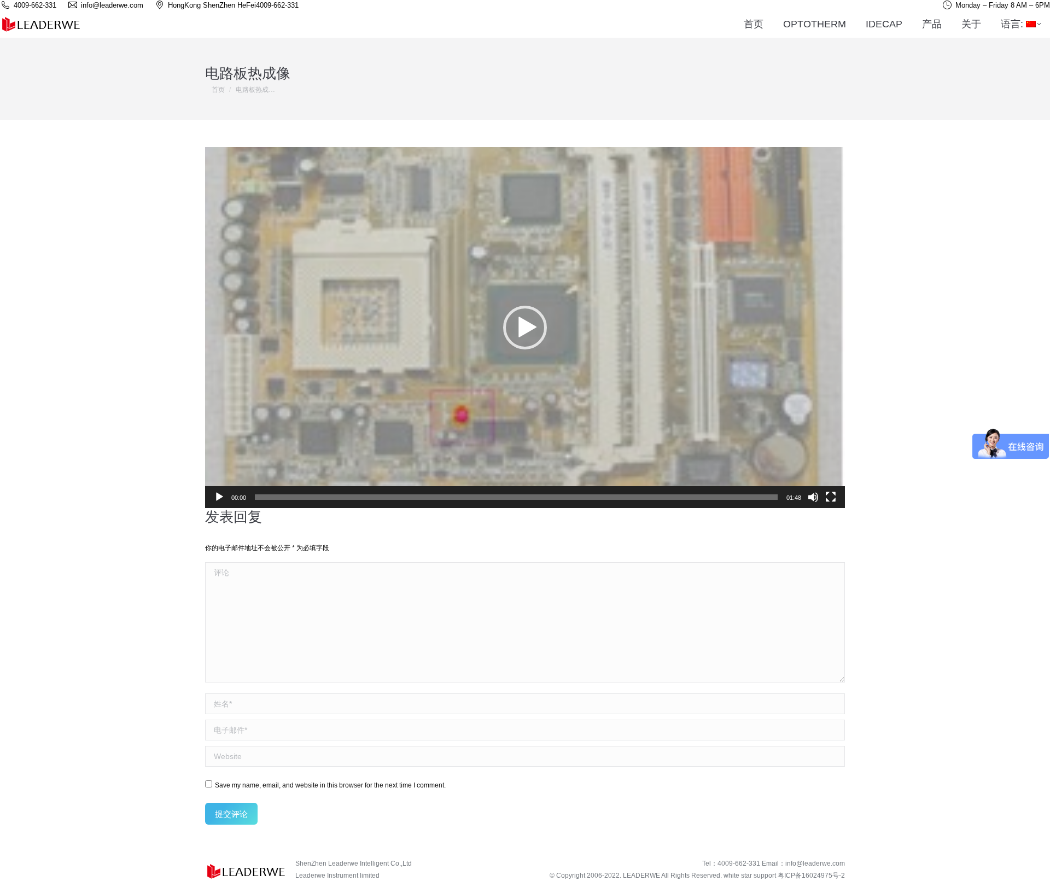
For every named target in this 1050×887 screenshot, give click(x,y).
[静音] (813, 497)
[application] (525, 327)
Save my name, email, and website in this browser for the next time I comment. (330, 785)
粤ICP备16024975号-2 (811, 875)
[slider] (516, 497)
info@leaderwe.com (815, 863)
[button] (525, 327)
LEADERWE (641, 875)
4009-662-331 (277, 5)
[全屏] (830, 497)
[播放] (219, 497)
